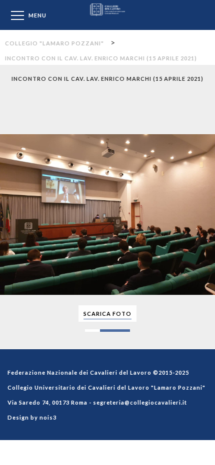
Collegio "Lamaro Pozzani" (107, 14)
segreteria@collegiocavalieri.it (140, 402)
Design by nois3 (32, 417)
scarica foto (108, 313)
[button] (206, 99)
